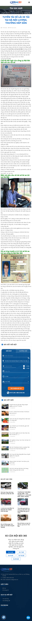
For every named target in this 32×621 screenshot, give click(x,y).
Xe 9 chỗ (10, 555)
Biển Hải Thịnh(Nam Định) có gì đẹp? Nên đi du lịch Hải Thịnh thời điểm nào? (19, 447)
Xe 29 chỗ (16, 559)
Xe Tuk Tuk (10, 173)
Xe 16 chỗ (21, 555)
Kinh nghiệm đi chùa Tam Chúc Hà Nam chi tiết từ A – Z (19, 440)
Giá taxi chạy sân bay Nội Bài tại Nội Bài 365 (7, 492)
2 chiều (27, 366)
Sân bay (9, 351)
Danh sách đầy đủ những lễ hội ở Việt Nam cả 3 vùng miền (19, 419)
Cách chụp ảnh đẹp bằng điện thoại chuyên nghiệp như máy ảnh (19, 455)
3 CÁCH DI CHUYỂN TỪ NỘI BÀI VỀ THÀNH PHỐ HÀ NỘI (7, 510)
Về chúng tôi (5, 590)
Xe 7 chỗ (21, 552)
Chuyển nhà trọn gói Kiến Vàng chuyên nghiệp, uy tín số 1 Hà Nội (18, 405)
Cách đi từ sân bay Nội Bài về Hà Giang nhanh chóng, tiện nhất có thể (18, 469)
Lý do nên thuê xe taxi (12, 284)
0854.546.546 (20, 393)
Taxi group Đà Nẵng (6, 58)
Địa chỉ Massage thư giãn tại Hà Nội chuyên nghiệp (7, 525)
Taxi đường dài (6, 600)
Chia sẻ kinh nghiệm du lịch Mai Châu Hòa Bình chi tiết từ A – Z (19, 433)
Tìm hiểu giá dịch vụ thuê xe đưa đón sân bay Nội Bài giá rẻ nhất (24, 510)
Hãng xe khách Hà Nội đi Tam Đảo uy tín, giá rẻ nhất (19, 462)
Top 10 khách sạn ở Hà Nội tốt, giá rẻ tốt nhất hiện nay (19, 426)
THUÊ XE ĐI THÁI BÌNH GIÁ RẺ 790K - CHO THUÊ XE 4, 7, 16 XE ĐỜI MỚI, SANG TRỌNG (24, 494)
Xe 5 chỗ (10, 552)
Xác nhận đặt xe (16, 388)
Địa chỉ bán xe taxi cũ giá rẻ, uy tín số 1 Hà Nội (24, 524)
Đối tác (4, 588)
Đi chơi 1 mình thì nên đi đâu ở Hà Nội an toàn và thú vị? (19, 412)
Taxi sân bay (5, 598)
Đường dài (23, 351)
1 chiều (27, 368)
